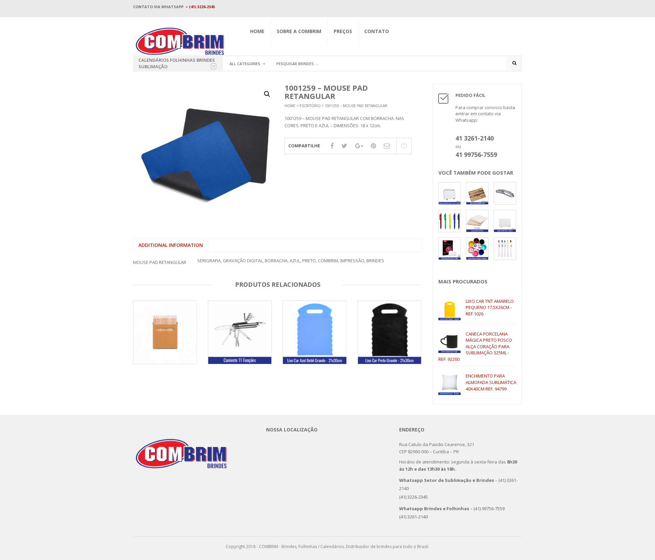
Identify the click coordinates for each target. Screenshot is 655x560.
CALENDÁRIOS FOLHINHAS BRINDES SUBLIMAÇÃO (177, 63)
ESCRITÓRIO (310, 105)
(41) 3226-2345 (202, 6)
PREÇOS (343, 31)
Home (257, 31)
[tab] (170, 245)
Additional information (171, 245)
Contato (376, 31)
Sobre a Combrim (299, 31)
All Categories (245, 63)
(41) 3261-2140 (413, 517)
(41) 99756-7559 (490, 508)
